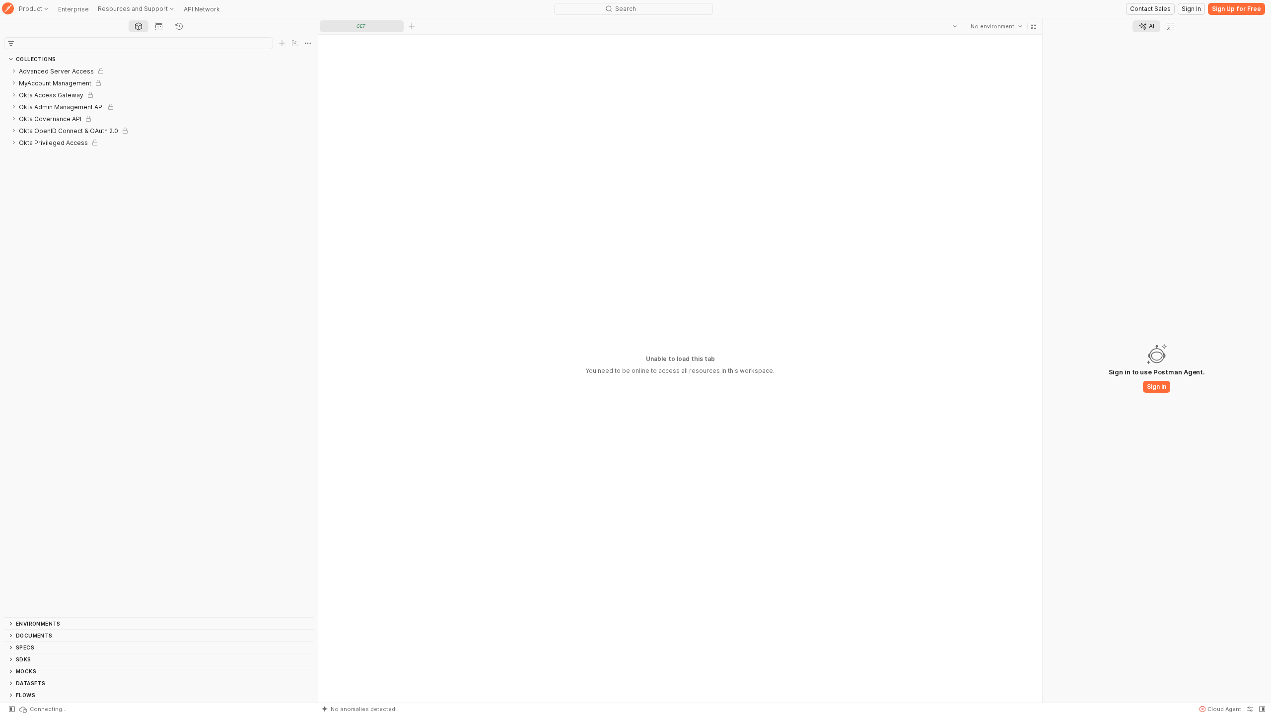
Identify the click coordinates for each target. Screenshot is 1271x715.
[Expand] (14, 71)
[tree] (159, 341)
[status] (42, 709)
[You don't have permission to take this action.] (412, 26)
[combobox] (996, 26)
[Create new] (282, 43)
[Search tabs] (955, 26)
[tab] (138, 26)
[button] (1034, 26)
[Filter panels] (11, 43)
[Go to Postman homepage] (8, 9)
